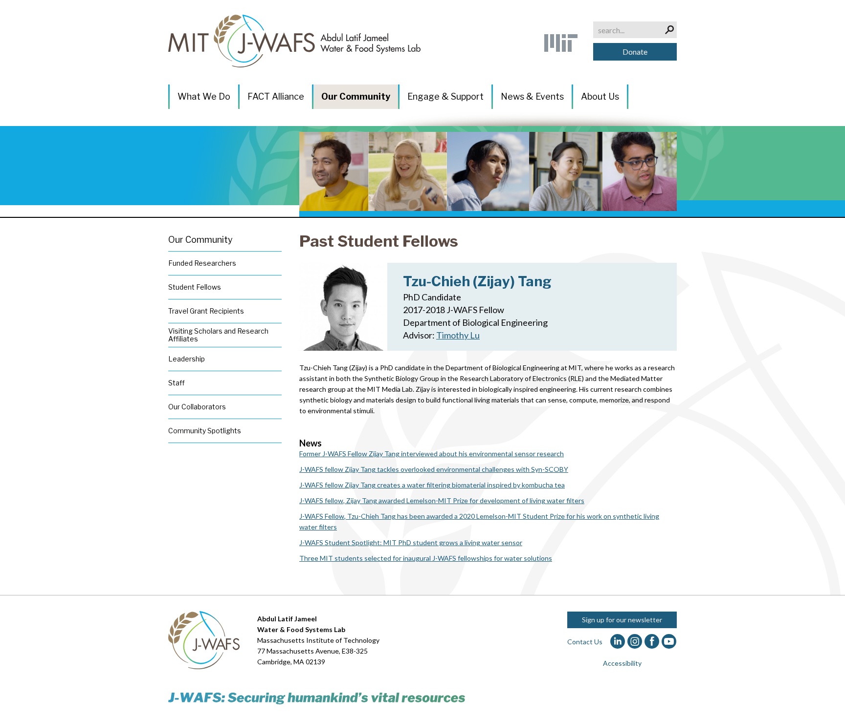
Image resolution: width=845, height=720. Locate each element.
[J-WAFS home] (294, 41)
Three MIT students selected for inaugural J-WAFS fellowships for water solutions (425, 558)
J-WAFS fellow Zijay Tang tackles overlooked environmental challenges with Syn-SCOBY (433, 469)
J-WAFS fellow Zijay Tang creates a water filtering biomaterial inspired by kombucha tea (432, 485)
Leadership (186, 359)
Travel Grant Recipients (206, 311)
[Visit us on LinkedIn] (617, 641)
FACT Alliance (275, 96)
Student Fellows (194, 287)
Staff (176, 383)
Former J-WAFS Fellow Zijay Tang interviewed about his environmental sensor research (431, 453)
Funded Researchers (202, 263)
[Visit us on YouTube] (669, 641)
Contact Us (584, 641)
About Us (600, 96)
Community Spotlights (204, 430)
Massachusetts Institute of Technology (318, 640)
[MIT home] (561, 43)
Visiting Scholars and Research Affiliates (218, 335)
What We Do (204, 96)
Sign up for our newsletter (622, 619)
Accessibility (622, 663)
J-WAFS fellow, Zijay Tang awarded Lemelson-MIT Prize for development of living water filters (441, 500)
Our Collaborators (197, 406)
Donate (635, 51)
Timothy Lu (458, 335)
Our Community (355, 96)
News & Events (532, 96)
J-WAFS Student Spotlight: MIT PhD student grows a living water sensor (410, 542)
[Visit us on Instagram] (635, 641)
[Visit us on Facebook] (652, 641)
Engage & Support (445, 96)
